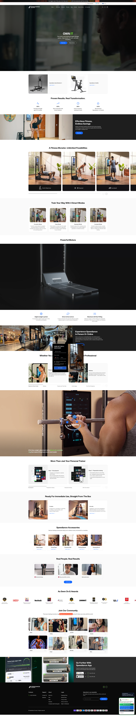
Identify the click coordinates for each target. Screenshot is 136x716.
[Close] (82, 345)
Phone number (56, 355)
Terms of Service (64, 701)
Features (50, 701)
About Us (50, 695)
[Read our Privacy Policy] (65, 363)
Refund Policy (64, 697)
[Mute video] (70, 137)
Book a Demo (72, 43)
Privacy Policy (64, 699)
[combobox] (56, 357)
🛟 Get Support (126, 710)
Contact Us (44, 695)
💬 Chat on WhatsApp (128, 704)
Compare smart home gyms (54, 703)
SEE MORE (60, 367)
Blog (49, 699)
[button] (53, 7)
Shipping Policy (64, 695)
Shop (97, 1)
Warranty (44, 697)
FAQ (49, 697)
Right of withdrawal (65, 703)
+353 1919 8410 (90, 3)
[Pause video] (68, 137)
